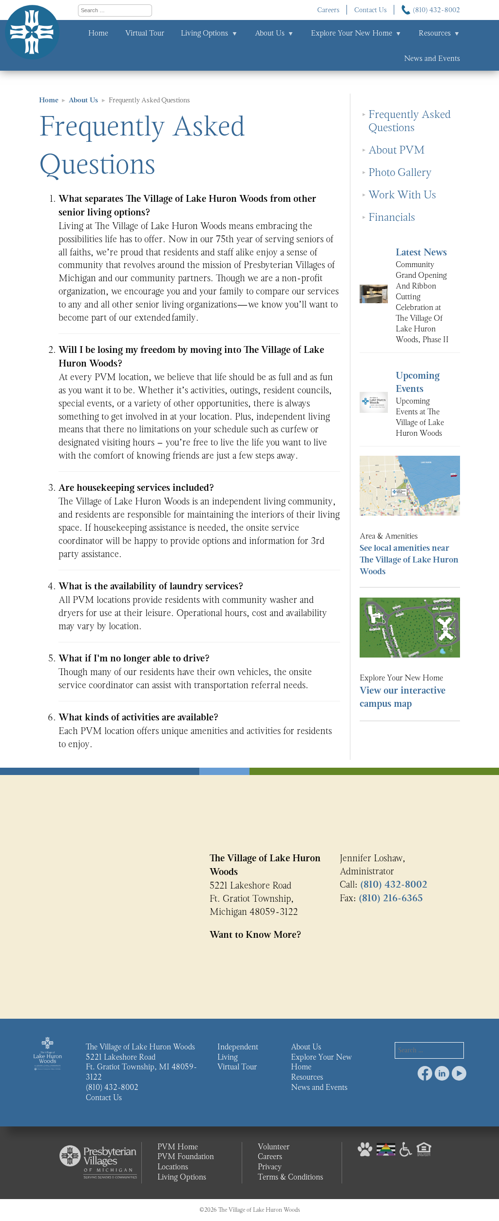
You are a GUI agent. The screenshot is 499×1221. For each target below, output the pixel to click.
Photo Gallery (400, 172)
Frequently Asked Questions (409, 121)
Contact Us (370, 10)
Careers (328, 10)
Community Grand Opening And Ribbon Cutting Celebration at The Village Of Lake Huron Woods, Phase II (422, 302)
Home (98, 33)
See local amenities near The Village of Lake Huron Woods (409, 559)
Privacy (270, 1167)
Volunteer (273, 1147)
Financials (391, 217)
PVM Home (177, 1147)
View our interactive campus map (402, 697)
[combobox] (115, 10)
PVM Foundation (185, 1156)
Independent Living (237, 1052)
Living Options (204, 33)
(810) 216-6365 (391, 898)
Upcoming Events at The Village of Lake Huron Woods (420, 416)
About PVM (396, 149)
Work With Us (402, 194)
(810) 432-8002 (436, 10)
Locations (172, 1167)
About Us (270, 33)
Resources (435, 33)
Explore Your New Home (351, 33)
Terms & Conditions (290, 1177)
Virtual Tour (144, 33)
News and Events (432, 58)
